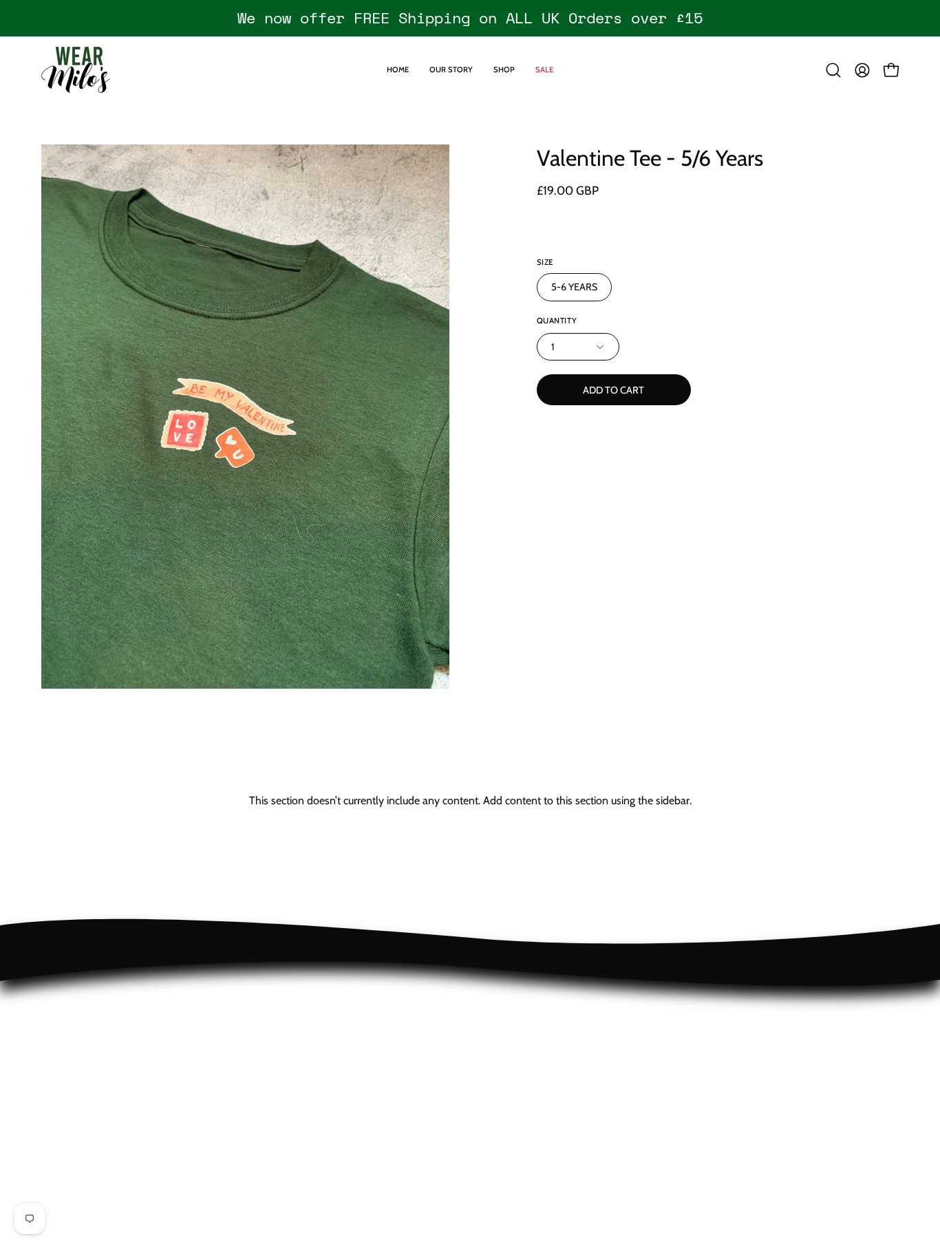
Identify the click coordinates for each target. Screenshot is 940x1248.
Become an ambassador (98, 1107)
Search (57, 1084)
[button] (833, 70)
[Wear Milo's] (75, 70)
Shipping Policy (76, 1016)
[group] (470, 18)
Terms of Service (79, 1061)
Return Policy (72, 993)
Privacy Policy (73, 1039)
